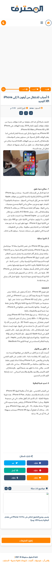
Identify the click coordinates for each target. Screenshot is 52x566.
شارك (36, 463)
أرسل (13, 470)
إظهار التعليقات (26, 540)
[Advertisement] (26, 55)
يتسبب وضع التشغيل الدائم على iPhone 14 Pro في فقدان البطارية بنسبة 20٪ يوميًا (27, 518)
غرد (13, 463)
